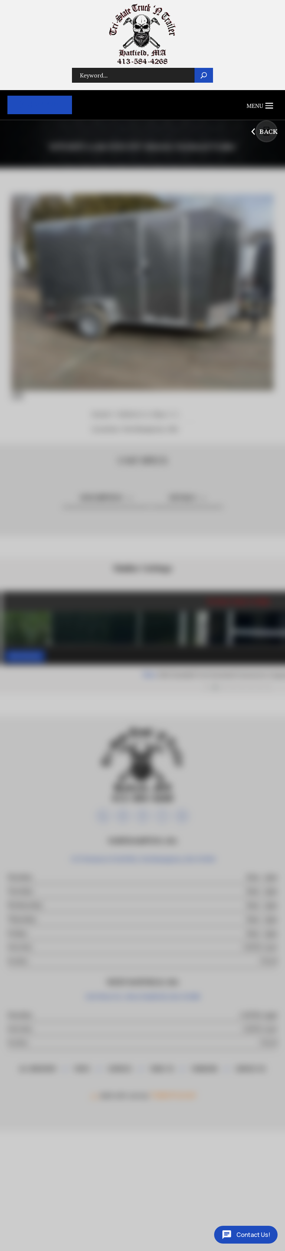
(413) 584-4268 (39, 104)
